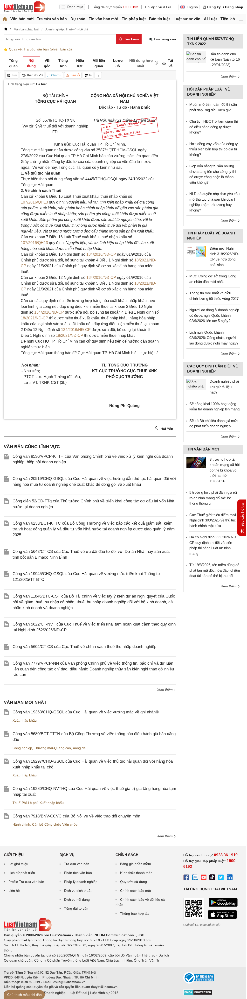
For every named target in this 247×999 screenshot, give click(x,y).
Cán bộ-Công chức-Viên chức (54, 824)
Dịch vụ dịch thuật (77, 891)
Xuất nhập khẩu (25, 720)
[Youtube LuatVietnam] (203, 878)
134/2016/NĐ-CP (101, 254)
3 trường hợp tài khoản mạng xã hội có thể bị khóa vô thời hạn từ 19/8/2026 (225, 470)
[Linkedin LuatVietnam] (230, 878)
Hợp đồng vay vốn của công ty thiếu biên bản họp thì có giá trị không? (213, 149)
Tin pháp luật (134, 19)
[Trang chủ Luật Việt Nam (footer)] (28, 930)
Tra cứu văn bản (52, 19)
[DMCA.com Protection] (197, 994)
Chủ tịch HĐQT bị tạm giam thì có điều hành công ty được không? (213, 126)
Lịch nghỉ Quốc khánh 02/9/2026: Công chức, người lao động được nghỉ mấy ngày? (213, 337)
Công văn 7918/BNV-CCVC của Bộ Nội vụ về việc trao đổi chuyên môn (76, 816)
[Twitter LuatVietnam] (221, 878)
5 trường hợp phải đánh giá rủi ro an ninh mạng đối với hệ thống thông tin (213, 497)
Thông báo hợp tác (134, 913)
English (192, 7)
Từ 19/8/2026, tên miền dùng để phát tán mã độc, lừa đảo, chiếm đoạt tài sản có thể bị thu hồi (214, 570)
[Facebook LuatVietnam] (186, 878)
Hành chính (21, 824)
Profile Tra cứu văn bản (26, 882)
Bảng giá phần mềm (135, 864)
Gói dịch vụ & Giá (158, 7)
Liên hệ (14, 891)
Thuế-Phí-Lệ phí (25, 803)
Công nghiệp (22, 748)
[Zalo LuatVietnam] (195, 878)
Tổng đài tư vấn (76, 908)
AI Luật (210, 19)
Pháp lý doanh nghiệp (80, 882)
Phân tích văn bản (78, 873)
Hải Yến (166, 429)
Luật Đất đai (78, 993)
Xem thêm (165, 689)
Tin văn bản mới (103, 19)
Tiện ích (227, 19)
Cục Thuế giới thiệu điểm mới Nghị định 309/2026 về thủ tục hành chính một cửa (212, 520)
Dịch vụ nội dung (77, 899)
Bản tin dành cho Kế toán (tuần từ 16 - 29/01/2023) (225, 59)
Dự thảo (77, 19)
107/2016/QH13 (34, 202)
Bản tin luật (159, 19)
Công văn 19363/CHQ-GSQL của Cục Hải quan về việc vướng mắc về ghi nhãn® (86, 712)
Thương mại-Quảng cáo (52, 748)
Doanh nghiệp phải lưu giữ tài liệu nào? (224, 386)
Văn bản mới (22, 19)
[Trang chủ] (5, 19)
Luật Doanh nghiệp (51, 993)
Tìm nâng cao (164, 39)
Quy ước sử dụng (133, 882)
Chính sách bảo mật (135, 891)
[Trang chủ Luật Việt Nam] (24, 7)
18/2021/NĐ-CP (34, 318)
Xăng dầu (80, 748)
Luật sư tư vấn (186, 19)
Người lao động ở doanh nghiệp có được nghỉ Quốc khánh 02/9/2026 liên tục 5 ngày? (214, 315)
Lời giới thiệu (18, 864)
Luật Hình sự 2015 (104, 993)
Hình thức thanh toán (136, 873)
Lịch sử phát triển (21, 873)
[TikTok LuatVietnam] (212, 878)
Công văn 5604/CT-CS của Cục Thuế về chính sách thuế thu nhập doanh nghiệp (84, 646)
